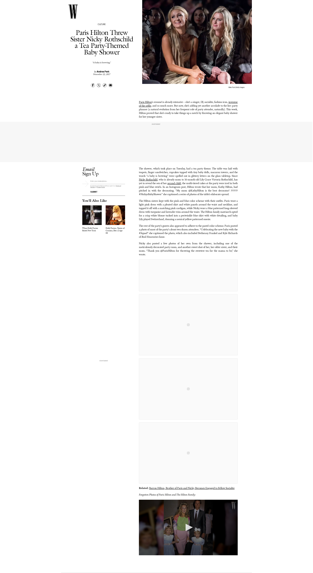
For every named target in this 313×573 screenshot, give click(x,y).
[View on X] (188, 275)
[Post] (99, 85)
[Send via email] (110, 85)
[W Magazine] (73, 11)
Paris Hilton (145, 102)
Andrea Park (103, 71)
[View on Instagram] (188, 325)
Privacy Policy (101, 187)
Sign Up (90, 171)
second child (174, 183)
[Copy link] (105, 85)
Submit (93, 191)
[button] (188, 527)
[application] (188, 527)
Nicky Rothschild (148, 180)
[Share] (93, 85)
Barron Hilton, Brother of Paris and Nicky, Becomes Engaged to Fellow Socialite (192, 488)
